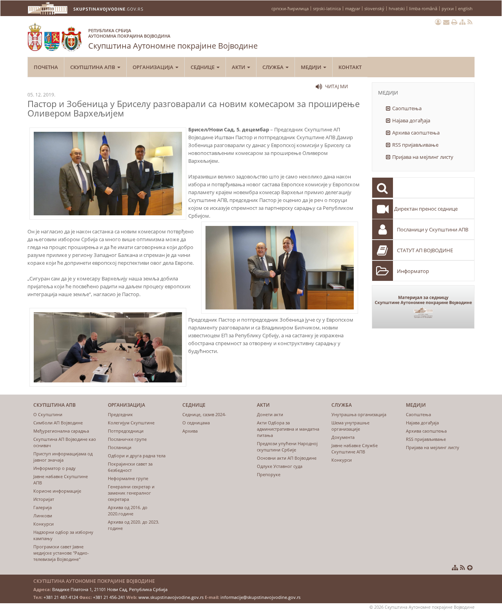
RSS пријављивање (415, 144)
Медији (311, 67)
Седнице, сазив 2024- (204, 414)
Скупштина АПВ (93, 67)
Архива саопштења (416, 132)
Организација (154, 67)
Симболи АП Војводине (58, 423)
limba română (423, 8)
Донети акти (270, 414)
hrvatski (397, 8)
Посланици (119, 447)
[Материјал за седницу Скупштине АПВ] (423, 307)
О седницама (196, 423)
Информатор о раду (54, 468)
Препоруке (268, 474)
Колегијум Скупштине (131, 423)
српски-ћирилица (290, 8)
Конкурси (43, 524)
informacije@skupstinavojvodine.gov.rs (260, 597)
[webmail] (446, 22)
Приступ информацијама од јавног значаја (63, 457)
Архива (190, 431)
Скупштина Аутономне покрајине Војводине (173, 39)
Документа (343, 437)
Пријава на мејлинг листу (422, 156)
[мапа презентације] (462, 22)
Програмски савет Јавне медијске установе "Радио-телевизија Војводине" (61, 553)
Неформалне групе (128, 478)
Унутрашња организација (358, 414)
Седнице (203, 67)
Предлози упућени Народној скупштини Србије (287, 446)
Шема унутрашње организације (350, 426)
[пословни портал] (438, 22)
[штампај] (454, 22)
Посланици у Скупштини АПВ (432, 229)
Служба (273, 67)
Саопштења (407, 108)
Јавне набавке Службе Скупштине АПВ (354, 448)
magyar (352, 8)
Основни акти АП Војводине (286, 458)
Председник (120, 414)
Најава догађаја (411, 120)
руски (448, 8)
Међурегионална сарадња (61, 431)
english (465, 8)
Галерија (42, 507)
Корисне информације (57, 491)
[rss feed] (470, 22)
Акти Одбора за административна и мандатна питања (288, 429)
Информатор (413, 271)
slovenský (374, 8)
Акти (239, 67)
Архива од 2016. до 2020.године (127, 510)
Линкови (42, 516)
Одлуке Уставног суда (279, 466)
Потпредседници (126, 431)
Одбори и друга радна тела (137, 456)
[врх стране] (470, 567)
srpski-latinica (327, 8)
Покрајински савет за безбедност (130, 467)
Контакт (350, 67)
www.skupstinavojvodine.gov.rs (171, 597)
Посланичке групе (127, 439)
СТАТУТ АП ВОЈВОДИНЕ (425, 250)
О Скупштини (47, 414)
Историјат (43, 499)
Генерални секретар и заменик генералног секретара (131, 493)
